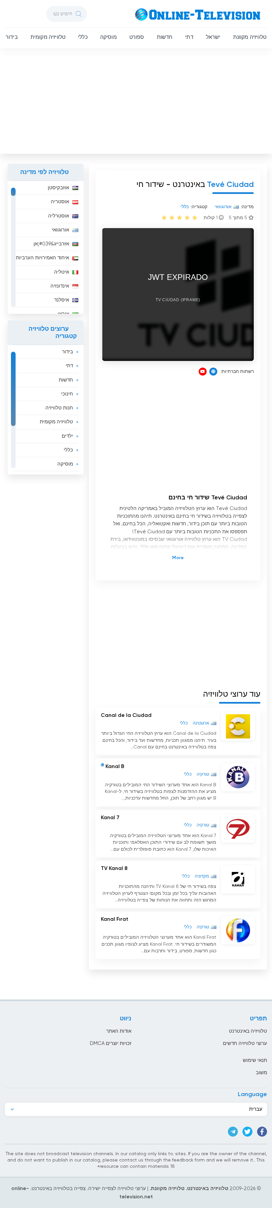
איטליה (61, 272)
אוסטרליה (58, 216)
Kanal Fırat (114, 919)
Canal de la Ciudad (126, 715)
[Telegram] (233, 1132)
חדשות (165, 37)
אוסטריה (60, 201)
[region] (46, 247)
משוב (261, 1072)
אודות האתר (118, 1031)
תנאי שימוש (255, 1060)
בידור (12, 37)
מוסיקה (108, 37)
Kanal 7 (110, 817)
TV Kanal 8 (114, 868)
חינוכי (67, 393)
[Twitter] (247, 1132)
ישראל (213, 37)
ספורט (136, 37)
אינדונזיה (59, 286)
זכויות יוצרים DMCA (110, 1043)
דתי (189, 37)
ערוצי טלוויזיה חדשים (245, 1043)
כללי (83, 37)
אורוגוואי (60, 229)
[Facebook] (262, 1132)
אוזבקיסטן (58, 187)
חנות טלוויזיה (59, 407)
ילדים (67, 436)
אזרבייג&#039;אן (51, 243)
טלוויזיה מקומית (48, 37)
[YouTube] (203, 372)
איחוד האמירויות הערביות (42, 257)
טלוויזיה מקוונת (249, 37)
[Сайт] (213, 372)
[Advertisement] (135, 102)
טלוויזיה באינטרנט (248, 1031)
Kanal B (114, 766)
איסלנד (61, 300)
